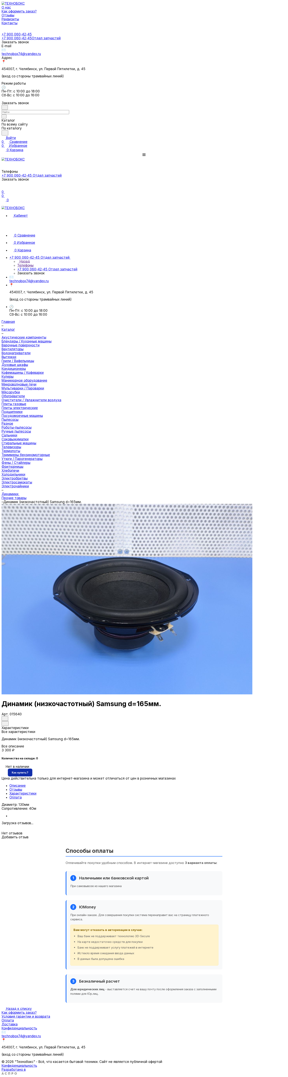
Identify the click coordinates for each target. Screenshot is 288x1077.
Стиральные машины (19, 443)
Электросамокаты (17, 482)
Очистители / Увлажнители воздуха (31, 400)
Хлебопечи (10, 471)
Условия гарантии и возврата (26, 1016)
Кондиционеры (14, 369)
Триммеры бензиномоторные (26, 455)
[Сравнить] (5, 723)
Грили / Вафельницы (18, 361)
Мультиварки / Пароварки (23, 388)
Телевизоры (11, 447)
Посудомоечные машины (22, 416)
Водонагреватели (16, 353)
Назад (24, 261)
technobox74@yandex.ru (21, 54)
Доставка (10, 1024)
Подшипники (12, 412)
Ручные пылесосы (16, 431)
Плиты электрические (20, 408)
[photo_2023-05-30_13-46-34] (127, 693)
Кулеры (8, 377)
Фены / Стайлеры (16, 463)
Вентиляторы (13, 349)
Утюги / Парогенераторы (22, 459)
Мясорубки (11, 392)
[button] (144, 154)
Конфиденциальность (19, 1028)
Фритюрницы (12, 467)
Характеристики (22, 793)
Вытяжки (9, 357)
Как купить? (20, 772)
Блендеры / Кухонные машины (27, 341)
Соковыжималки (15, 439)
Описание (17, 786)
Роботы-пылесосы (17, 427)
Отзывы (15, 789)
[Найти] (5, 133)
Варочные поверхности (21, 345)
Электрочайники (15, 486)
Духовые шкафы (15, 365)
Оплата (15, 797)
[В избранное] (5, 718)
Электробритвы (15, 478)
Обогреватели (13, 396)
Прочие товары (14, 498)
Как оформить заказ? (19, 1013)
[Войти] (3, 188)
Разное (7, 424)
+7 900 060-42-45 (17, 34)
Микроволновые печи (19, 384)
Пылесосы (10, 420)
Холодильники (13, 474)
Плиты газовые (14, 404)
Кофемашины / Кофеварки (23, 373)
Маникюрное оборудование (24, 380)
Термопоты (11, 451)
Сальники (9, 435)
